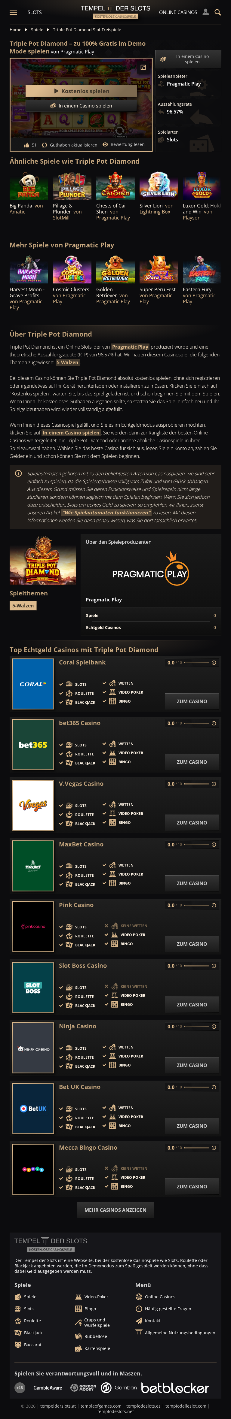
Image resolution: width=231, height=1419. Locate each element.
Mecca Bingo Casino (88, 1147)
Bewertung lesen (128, 144)
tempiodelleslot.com (185, 1406)
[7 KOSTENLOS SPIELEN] (159, 185)
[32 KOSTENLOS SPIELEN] (72, 269)
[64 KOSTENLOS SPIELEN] (115, 185)
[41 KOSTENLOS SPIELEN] (29, 269)
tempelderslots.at (58, 1406)
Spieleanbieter (172, 76)
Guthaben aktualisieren (73, 145)
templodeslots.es (143, 1406)
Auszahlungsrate (175, 104)
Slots (35, 12)
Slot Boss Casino (83, 966)
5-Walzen (68, 362)
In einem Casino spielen (192, 59)
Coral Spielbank (82, 662)
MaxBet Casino (81, 844)
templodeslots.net (115, 1411)
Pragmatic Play (130, 346)
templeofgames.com (101, 1406)
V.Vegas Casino (81, 784)
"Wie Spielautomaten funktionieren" (106, 512)
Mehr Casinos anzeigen (115, 1210)
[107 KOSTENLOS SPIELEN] (29, 185)
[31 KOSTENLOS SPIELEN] (115, 269)
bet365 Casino (79, 723)
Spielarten (168, 132)
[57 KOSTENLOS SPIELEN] (202, 185)
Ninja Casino (77, 1026)
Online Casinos (178, 12)
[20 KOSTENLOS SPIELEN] (202, 269)
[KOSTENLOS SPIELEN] (72, 185)
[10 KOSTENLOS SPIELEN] (159, 269)
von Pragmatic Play (72, 51)
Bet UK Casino (79, 1087)
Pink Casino (76, 905)
